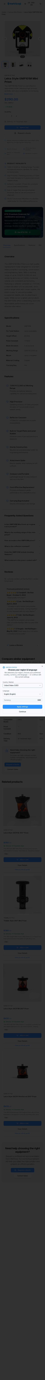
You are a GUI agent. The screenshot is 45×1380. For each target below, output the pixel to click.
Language (6, 691)
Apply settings (22, 707)
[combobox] (22, 685)
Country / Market (8, 682)
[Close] (42, 666)
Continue (22, 712)
